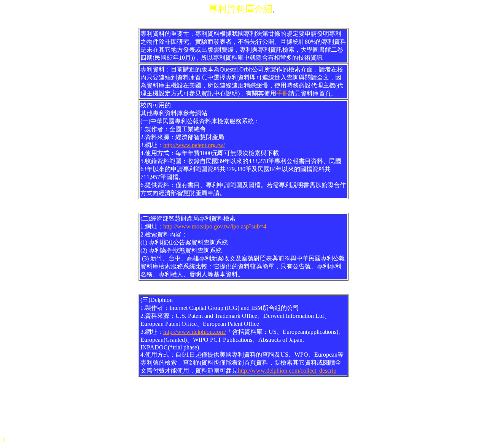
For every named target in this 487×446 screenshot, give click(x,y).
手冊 (282, 93)
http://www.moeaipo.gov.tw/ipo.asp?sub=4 (214, 226)
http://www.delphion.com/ (194, 332)
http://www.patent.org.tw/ (194, 145)
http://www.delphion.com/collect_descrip (287, 370)
